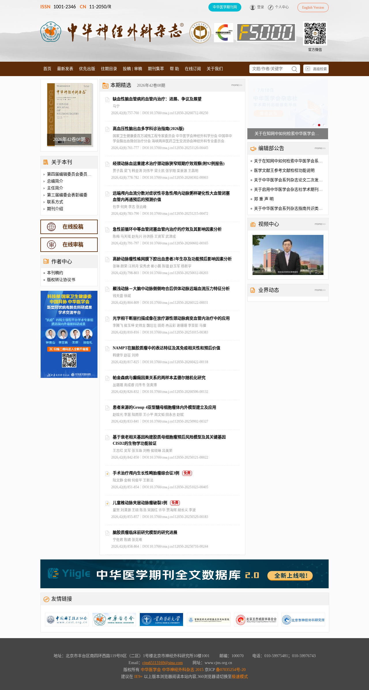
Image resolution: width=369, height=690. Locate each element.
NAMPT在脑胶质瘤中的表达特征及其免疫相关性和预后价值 (166, 348)
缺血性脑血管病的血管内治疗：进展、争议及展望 (157, 99)
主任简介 (55, 188)
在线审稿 (73, 245)
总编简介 (55, 181)
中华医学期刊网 (225, 7)
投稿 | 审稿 (132, 69)
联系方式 (55, 202)
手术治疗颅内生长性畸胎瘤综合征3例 (146, 473)
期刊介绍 (55, 209)
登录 (260, 7)
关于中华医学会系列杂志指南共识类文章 (290, 208)
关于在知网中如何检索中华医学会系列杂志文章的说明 (288, 133)
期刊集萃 (156, 69)
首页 (47, 69)
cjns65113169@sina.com (162, 663)
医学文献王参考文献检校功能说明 (284, 170)
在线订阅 (193, 69)
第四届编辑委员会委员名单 (71, 174)
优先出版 (87, 69)
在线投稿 (73, 227)
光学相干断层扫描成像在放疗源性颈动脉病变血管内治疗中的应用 (171, 318)
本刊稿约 (55, 273)
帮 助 (174, 69)
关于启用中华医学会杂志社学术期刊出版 (290, 189)
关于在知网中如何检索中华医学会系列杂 (290, 161)
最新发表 (65, 69)
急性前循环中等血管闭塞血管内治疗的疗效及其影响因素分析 (167, 229)
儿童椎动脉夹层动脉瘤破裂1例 (140, 503)
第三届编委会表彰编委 (67, 195)
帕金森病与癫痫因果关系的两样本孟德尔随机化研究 (159, 378)
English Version (313, 7)
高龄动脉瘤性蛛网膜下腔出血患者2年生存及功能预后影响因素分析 (172, 259)
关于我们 (215, 69)
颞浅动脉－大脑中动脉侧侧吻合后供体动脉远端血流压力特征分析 (171, 288)
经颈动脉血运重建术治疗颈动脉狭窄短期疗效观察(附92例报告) (169, 163)
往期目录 (109, 69)
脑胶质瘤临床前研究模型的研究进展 (145, 532)
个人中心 (282, 7)
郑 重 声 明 (264, 199)
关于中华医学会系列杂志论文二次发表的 (290, 180)
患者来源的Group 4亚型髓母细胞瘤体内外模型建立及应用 (164, 407)
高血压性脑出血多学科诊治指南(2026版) (148, 129)
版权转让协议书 (61, 280)
